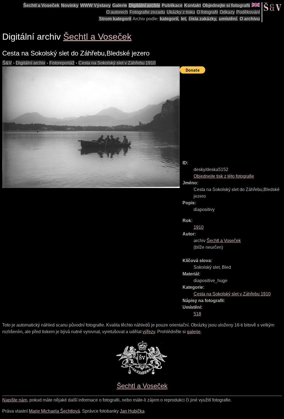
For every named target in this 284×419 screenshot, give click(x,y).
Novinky (69, 5)
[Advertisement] (232, 114)
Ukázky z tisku (181, 12)
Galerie (119, 5)
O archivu (250, 18)
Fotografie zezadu (147, 12)
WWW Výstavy (95, 5)
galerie (194, 331)
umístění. (228, 18)
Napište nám (14, 400)
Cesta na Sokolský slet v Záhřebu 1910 (117, 63)
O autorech (117, 12)
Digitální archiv (144, 5)
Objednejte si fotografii (226, 5)
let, (184, 18)
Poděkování (248, 12)
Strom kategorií (115, 18)
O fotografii (207, 12)
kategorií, (169, 18)
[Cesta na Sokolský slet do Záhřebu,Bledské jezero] (91, 127)
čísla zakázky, (203, 18)
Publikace (172, 5)
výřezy (149, 331)
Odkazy (227, 12)
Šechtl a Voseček (41, 5)
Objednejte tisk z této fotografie (224, 176)
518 (197, 314)
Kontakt (192, 5)
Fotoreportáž (61, 63)
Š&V (7, 63)
